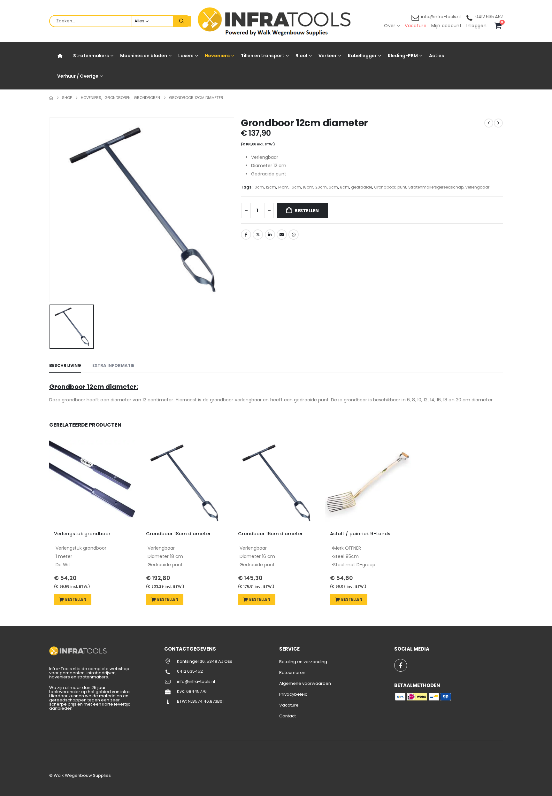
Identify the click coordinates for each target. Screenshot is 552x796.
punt (401, 187)
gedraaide (361, 187)
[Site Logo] (276, 21)
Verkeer (327, 55)
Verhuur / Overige (77, 76)
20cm (321, 187)
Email (282, 234)
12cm (271, 187)
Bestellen (307, 210)
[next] (498, 123)
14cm (283, 187)
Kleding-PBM (403, 55)
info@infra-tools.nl (441, 16)
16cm (295, 187)
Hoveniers (217, 55)
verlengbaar (477, 187)
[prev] (488, 123)
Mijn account (446, 25)
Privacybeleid (293, 694)
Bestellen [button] (75, 599)
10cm (258, 187)
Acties (436, 55)
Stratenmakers (91, 55)
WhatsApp (293, 234)
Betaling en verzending (303, 662)
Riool (301, 55)
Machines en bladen (143, 55)
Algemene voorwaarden (305, 683)
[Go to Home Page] (51, 98)
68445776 (196, 691)
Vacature (415, 25)
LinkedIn (270, 234)
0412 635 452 (489, 16)
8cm (344, 187)
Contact (287, 716)
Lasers (186, 55)
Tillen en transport (262, 55)
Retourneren (292, 672)
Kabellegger (362, 55)
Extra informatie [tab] (113, 365)
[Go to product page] (92, 483)
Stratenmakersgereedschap (436, 187)
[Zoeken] (182, 21)
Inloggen (476, 25)
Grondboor (384, 187)
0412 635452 (190, 671)
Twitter (258, 234)
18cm (308, 187)
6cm (333, 187)
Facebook (246, 234)
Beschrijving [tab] (65, 365)
